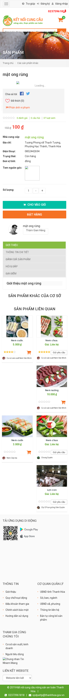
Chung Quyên (47, 458)
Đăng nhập (61, 3)
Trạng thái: (9, 156)
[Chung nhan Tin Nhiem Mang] (17, 660)
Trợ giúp (30, 3)
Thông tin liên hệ (49, 609)
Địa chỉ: (7, 142)
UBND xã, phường (50, 603)
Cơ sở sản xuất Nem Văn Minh (19, 358)
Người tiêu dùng (15, 654)
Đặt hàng (34, 214)
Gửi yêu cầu (59, 352)
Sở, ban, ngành (48, 597)
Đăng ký (45, 3)
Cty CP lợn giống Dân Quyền (53, 507)
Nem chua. (51, 340)
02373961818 (57, 11)
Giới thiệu (12, 245)
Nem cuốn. (17, 340)
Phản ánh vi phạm (19, 107)
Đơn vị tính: (9, 161)
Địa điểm (11, 273)
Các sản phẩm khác (27, 63)
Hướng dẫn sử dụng (17, 615)
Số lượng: (8, 189)
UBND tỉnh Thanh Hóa (52, 591)
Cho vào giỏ (36, 204)
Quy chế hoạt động (16, 597)
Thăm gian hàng (35, 230)
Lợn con (52, 490)
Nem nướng (52, 390)
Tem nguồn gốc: (12, 167)
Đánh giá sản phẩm (18, 259)
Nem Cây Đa (12, 458)
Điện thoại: (9, 151)
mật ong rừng (34, 137)
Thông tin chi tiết (17, 252)
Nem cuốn (17, 440)
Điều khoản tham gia (17, 603)
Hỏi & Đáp (12, 266)
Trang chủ (8, 63)
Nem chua (52, 440)
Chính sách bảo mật (17, 609)
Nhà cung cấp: (11, 136)
